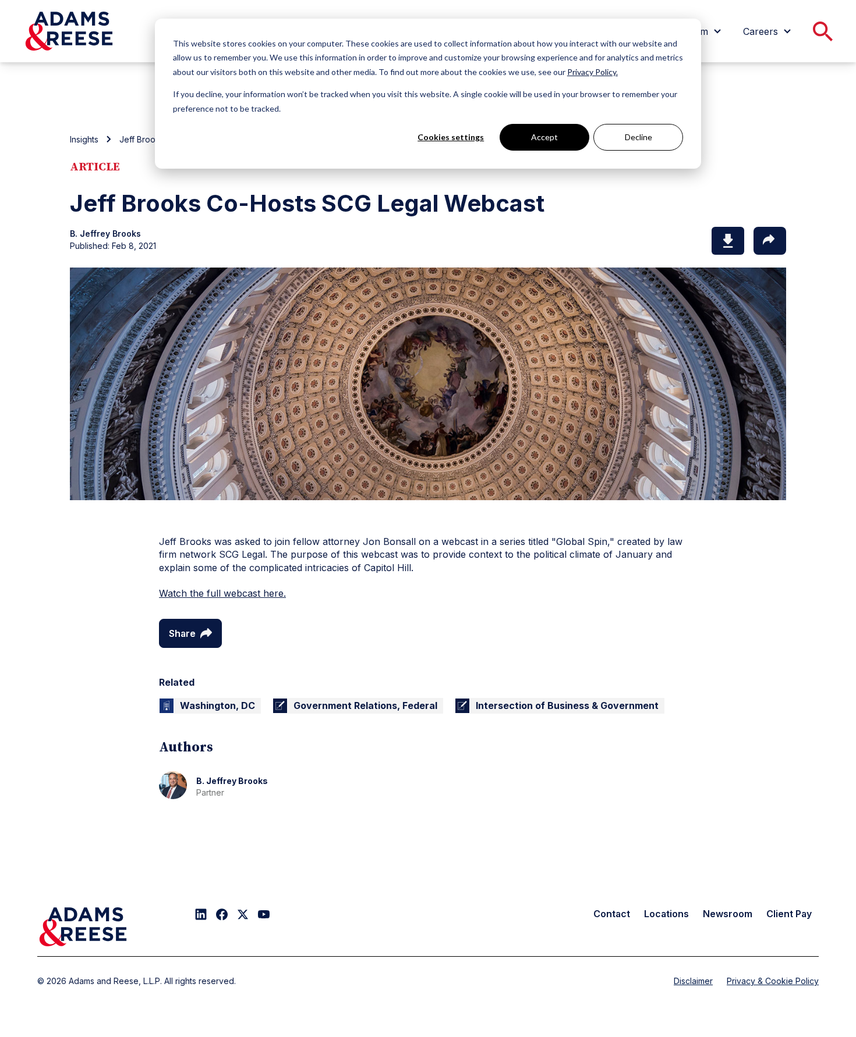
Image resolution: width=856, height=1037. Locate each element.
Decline (638, 137)
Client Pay (789, 914)
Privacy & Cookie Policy (773, 981)
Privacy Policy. (592, 72)
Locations (666, 914)
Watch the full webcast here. (222, 593)
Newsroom (727, 914)
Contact (611, 914)
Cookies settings (451, 137)
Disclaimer (693, 981)
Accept (544, 137)
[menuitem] (768, 31)
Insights (84, 139)
